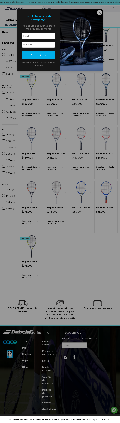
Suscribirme (38, 55)
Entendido (105, 420)
